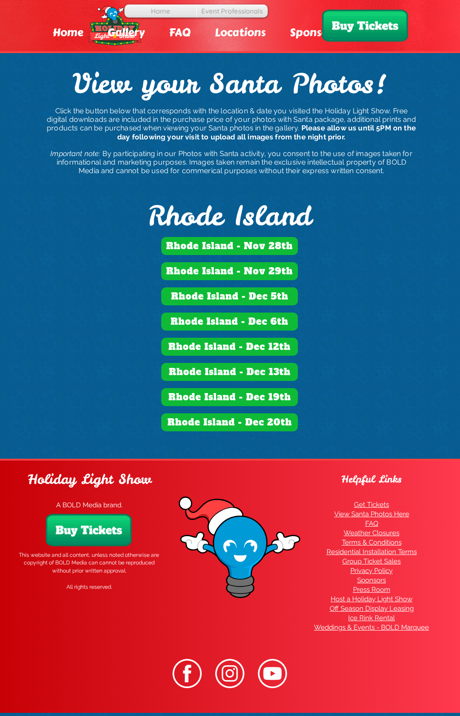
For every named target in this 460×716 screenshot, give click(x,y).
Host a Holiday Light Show (371, 599)
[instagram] (229, 673)
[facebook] (187, 673)
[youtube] (272, 673)
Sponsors (371, 580)
